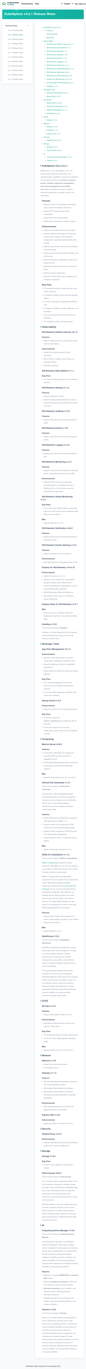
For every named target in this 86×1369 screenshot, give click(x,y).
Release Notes (11, 25)
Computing (47, 100)
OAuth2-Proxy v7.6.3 (54, 140)
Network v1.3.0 (52, 126)
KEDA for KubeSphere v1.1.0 (57, 110)
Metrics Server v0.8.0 (54, 103)
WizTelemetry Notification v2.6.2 (58, 72)
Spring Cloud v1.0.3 (54, 96)
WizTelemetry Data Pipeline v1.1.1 (59, 47)
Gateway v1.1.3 (52, 130)
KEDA (44, 863)
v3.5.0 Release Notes (15, 66)
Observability (48, 41)
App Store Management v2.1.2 (58, 93)
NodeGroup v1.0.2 (53, 113)
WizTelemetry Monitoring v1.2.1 (58, 65)
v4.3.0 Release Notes (15, 30)
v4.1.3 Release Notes (15, 43)
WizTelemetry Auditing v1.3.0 (57, 54)
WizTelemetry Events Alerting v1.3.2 (59, 75)
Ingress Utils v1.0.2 (53, 133)
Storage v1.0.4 (52, 147)
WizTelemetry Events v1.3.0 (57, 58)
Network (46, 123)
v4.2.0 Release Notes (15, 39)
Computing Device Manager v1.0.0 (59, 157)
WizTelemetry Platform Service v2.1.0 (60, 44)
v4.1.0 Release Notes (15, 57)
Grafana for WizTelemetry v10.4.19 (59, 79)
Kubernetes (53, 863)
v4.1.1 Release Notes (15, 52)
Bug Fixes (50, 37)
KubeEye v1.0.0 (52, 86)
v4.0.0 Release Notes (15, 61)
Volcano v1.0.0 (52, 160)
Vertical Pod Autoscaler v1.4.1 (57, 106)
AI (44, 154)
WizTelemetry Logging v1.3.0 (57, 61)
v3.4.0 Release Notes (15, 75)
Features (50, 30)
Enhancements (52, 34)
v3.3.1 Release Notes (15, 79)
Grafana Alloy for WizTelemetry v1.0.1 (60, 82)
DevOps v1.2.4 (52, 120)
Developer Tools (49, 89)
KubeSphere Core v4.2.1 (52, 27)
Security (46, 137)
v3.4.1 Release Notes (15, 70)
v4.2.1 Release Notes (15, 35)
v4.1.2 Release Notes (15, 48)
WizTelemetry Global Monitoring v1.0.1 (60, 68)
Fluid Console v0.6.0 (54, 150)
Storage (46, 144)
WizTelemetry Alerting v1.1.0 (57, 51)
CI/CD (46, 117)
